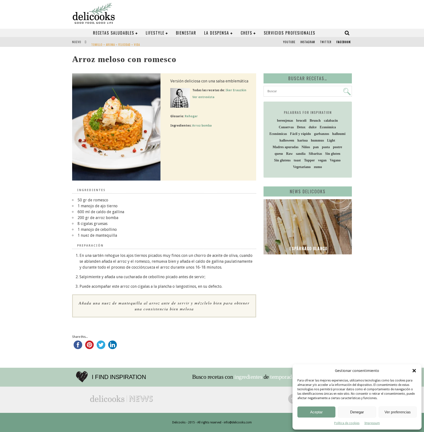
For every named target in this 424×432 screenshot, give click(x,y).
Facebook (343, 42)
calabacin (331, 120)
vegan (322, 160)
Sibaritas (315, 154)
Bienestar (186, 33)
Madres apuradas (285, 147)
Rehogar (191, 116)
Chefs (246, 33)
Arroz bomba (202, 125)
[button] (414, 370)
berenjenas (285, 120)
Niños (306, 147)
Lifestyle (155, 33)
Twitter (325, 42)
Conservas (286, 127)
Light (331, 140)
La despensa (216, 33)
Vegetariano (302, 167)
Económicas (278, 134)
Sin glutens (282, 160)
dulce (313, 127)
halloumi (338, 134)
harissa (302, 140)
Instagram (307, 42)
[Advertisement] (306, 296)
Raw (289, 154)
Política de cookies (346, 423)
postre (337, 147)
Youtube (289, 42)
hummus (317, 140)
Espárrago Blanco (307, 248)
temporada (282, 377)
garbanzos (321, 134)
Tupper (309, 160)
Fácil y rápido (300, 134)
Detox (301, 127)
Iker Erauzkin (235, 90)
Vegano (335, 160)
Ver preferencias (397, 412)
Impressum (372, 423)
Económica (328, 127)
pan (316, 147)
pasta (326, 147)
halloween (286, 140)
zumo (318, 167)
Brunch (315, 120)
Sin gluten (332, 154)
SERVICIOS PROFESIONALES (289, 33)
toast (297, 160)
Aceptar (316, 412)
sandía (300, 154)
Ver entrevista (203, 97)
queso (279, 154)
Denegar (357, 412)
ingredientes (248, 377)
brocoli (301, 120)
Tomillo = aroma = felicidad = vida (115, 42)
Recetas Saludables (113, 33)
